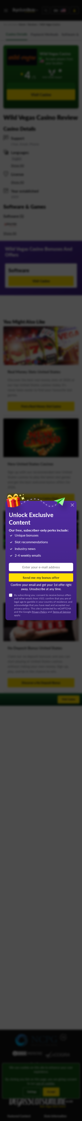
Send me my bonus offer (41, 577)
